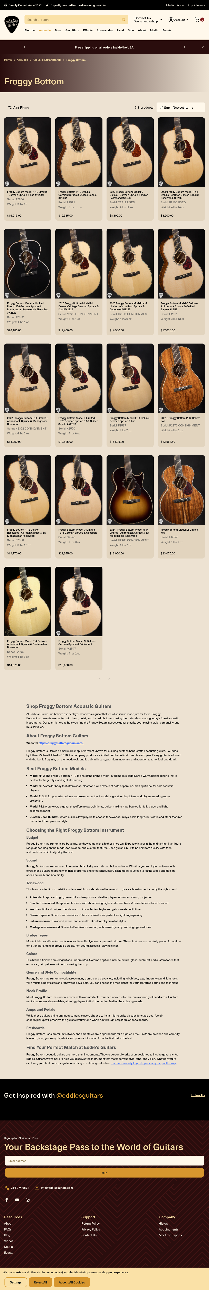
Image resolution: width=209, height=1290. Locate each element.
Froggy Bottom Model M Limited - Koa (180, 531)
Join (104, 1173)
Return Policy (90, 1223)
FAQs (7, 1229)
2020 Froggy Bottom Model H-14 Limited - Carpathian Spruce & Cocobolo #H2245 (128, 306)
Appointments (196, 5)
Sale (131, 30)
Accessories (105, 30)
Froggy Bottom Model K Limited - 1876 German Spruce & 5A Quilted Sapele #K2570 (78, 420)
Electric (29, 30)
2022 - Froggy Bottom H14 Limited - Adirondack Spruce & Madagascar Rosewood (27, 420)
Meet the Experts (170, 1235)
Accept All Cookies (72, 1282)
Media (170, 5)
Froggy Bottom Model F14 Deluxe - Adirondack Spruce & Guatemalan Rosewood (27, 644)
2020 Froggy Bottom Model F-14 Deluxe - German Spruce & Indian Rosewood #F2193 (180, 194)
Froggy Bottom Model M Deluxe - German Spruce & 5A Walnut (77, 642)
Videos (8, 1241)
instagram (27, 1199)
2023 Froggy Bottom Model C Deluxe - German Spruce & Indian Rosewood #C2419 (129, 194)
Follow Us (198, 1095)
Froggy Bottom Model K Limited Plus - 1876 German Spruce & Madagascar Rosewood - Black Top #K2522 (27, 308)
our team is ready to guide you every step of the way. (143, 1063)
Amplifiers (72, 30)
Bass (58, 30)
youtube (17, 1199)
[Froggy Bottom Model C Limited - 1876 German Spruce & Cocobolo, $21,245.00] (78, 490)
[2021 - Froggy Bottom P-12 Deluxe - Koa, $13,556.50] (181, 378)
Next (184, 47)
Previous (25, 47)
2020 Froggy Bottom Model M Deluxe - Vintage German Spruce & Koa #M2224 (78, 306)
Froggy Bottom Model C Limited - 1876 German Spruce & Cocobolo (77, 531)
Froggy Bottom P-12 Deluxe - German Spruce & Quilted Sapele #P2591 (77, 194)
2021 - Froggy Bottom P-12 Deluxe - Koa (181, 419)
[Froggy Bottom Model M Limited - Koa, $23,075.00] (181, 490)
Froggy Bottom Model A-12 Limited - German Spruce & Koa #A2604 (27, 193)
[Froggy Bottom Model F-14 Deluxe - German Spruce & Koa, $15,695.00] (130, 378)
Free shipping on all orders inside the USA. (104, 47)
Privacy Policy (90, 1229)
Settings (16, 1282)
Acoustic (45, 30)
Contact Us (89, 1235)
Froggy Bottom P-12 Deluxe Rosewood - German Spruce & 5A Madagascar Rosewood (26, 532)
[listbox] (187, 107)
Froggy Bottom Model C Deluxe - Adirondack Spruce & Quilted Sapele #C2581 (179, 306)
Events (166, 30)
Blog (7, 1235)
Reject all (40, 1282)
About (180, 5)
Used (120, 30)
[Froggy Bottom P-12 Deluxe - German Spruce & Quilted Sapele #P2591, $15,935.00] (78, 152)
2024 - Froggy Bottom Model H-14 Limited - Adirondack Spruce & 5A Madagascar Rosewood (129, 532)
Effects (88, 30)
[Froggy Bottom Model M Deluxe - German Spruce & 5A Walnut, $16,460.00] (78, 601)
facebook (6, 1199)
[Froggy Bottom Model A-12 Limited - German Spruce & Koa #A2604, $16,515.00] (27, 152)
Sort (167, 107)
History (163, 1223)
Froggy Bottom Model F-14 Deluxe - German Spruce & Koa (130, 419)
